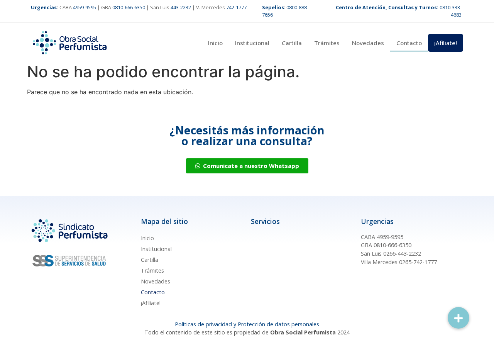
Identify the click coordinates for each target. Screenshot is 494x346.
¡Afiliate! (445, 43)
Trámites (327, 43)
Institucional (252, 43)
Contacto (409, 43)
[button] (458, 318)
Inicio (215, 43)
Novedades (368, 43)
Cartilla (292, 43)
